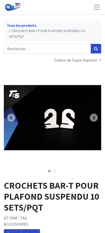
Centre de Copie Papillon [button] (76, 60)
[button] (11, 117)
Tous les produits (21, 25)
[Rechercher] (96, 48)
